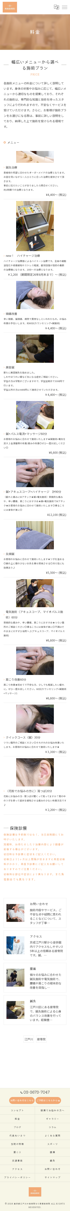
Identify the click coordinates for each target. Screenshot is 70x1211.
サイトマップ (53, 1177)
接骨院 (41, 1039)
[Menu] (64, 7)
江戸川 (28, 1039)
